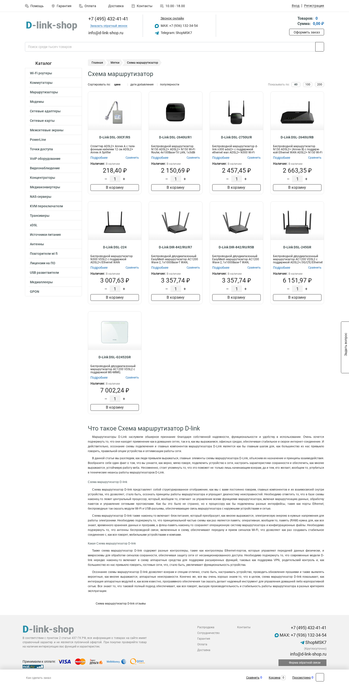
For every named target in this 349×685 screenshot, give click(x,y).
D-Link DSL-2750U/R (236, 137)
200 (319, 84)
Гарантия (64, 6)
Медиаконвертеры (45, 187)
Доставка (116, 6)
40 (295, 84)
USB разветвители (44, 272)
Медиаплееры (41, 282)
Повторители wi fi (44, 253)
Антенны (37, 244)
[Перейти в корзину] (292, 21)
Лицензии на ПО (42, 263)
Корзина (274, 677)
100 (307, 84)
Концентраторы (42, 178)
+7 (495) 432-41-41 (107, 19)
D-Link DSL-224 (115, 247)
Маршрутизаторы (44, 92)
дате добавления (142, 84)
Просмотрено (301, 677)
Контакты (144, 6)
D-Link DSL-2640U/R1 (175, 137)
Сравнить (252, 677)
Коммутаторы (41, 83)
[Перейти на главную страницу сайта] (51, 25)
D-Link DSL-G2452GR (115, 357)
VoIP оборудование (45, 159)
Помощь (37, 6)
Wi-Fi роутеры (41, 73)
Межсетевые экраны (46, 130)
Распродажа (205, 627)
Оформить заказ (307, 32)
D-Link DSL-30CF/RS (114, 137)
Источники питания (45, 234)
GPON (34, 291)
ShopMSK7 (315, 642)
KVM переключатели (46, 206)
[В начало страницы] (320, 677)
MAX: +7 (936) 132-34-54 (179, 26)
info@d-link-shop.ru (307, 654)
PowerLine (38, 140)
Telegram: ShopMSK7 (176, 33)
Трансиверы (39, 215)
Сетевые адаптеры (45, 111)
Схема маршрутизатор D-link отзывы (120, 603)
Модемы (37, 102)
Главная (97, 62)
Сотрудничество (208, 633)
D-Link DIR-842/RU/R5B (236, 247)
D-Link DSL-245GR (297, 247)
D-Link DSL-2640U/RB (297, 137)
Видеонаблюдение (45, 168)
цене (117, 84)
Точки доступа (41, 149)
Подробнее (99, 158)
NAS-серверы (40, 196)
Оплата (90, 6)
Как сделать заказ (38, 678)
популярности (169, 84)
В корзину (115, 187)
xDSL (34, 225)
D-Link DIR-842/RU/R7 (175, 247)
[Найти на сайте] (319, 47)
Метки (115, 62)
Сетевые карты (42, 121)
